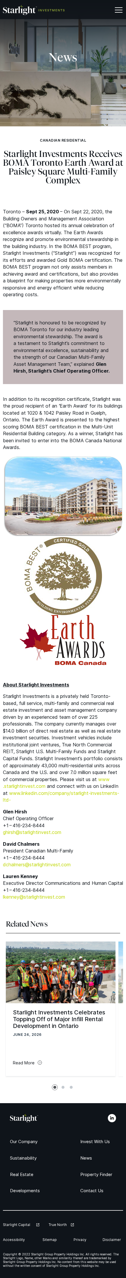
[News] (86, 1158)
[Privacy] (81, 1239)
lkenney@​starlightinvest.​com (34, 897)
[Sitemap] (50, 1239)
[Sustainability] (25, 1158)
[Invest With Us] (96, 1141)
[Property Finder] (98, 1174)
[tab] (55, 1087)
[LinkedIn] (112, 1118)
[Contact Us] (92, 1190)
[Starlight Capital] (21, 1224)
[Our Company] (25, 1141)
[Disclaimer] (113, 1239)
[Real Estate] (22, 1174)
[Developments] (26, 1190)
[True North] (61, 1224)
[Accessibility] (15, 1239)
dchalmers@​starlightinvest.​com (37, 864)
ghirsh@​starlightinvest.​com (32, 832)
